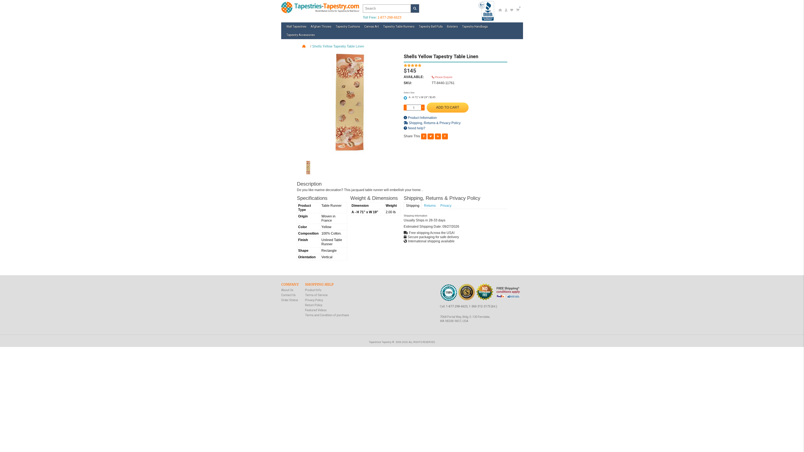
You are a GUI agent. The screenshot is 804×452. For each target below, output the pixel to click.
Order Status (289, 300)
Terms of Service (316, 295)
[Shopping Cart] (518, 10)
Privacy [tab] (445, 205)
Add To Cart (447, 107)
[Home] (501, 10)
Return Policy (313, 305)
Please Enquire (443, 77)
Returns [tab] (430, 205)
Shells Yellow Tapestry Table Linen (338, 46)
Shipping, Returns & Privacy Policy (434, 123)
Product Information (422, 117)
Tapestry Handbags (475, 26)
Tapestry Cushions (348, 26)
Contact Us (288, 295)
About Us (287, 290)
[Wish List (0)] (512, 10)
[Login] (506, 10)
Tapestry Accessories (300, 35)
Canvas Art (371, 26)
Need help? (416, 128)
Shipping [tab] (412, 205)
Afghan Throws (321, 26)
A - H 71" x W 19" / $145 (422, 97)
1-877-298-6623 (389, 17)
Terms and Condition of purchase (327, 315)
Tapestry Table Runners (399, 26)
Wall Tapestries (296, 26)
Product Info (313, 290)
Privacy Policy (314, 300)
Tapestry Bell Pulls (431, 26)
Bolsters (452, 26)
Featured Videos (316, 310)
